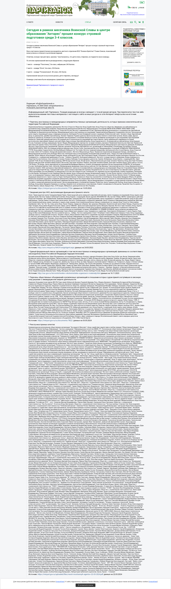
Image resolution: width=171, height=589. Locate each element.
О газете (30, 22)
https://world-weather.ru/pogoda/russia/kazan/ (132, 14)
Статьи (88, 22)
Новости (59, 22)
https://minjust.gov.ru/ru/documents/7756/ (55, 188)
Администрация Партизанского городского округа (45, 85)
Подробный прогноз (132, 13)
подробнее (60, 582)
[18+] (50, 10)
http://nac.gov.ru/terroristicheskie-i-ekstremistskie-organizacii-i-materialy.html (69, 273)
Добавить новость (134, 62)
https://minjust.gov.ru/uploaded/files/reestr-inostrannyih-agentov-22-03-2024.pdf (70, 574)
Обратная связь (119, 22)
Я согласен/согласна (85, 585)
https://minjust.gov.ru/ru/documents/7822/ (55, 320)
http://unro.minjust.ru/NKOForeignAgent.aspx (56, 247)
